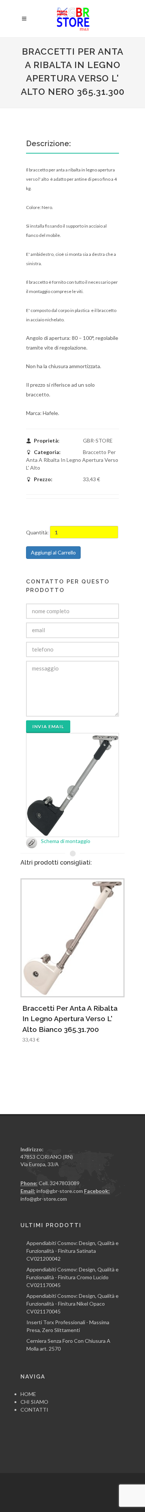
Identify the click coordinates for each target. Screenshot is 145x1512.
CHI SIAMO (34, 1402)
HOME (28, 1394)
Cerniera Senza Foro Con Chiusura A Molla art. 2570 (68, 1345)
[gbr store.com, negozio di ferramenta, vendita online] (72, 18)
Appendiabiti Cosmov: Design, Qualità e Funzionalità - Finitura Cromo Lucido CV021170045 (72, 1277)
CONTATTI (34, 1409)
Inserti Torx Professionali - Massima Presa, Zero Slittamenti (67, 1326)
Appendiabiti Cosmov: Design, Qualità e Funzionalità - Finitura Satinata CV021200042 (72, 1251)
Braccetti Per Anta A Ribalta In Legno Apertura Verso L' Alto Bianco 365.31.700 (69, 1018)
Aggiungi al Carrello (53, 552)
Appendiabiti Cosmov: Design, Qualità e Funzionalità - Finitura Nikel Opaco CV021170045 (72, 1304)
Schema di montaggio (65, 841)
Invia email (48, 726)
